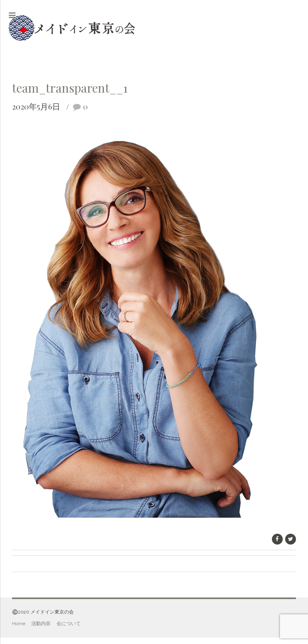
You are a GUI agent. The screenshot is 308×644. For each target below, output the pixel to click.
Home (18, 623)
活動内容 (41, 623)
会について (69, 623)
